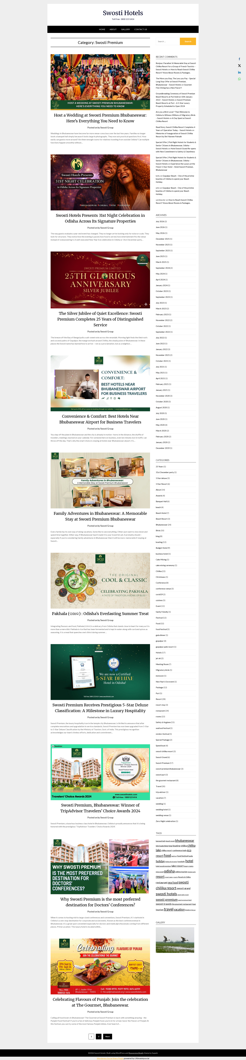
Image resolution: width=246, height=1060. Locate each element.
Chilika (159, 571)
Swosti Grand (161, 757)
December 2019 (163, 448)
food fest (174, 856)
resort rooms (169, 877)
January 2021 (161, 390)
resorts (175, 877)
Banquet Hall (161, 501)
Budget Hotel (161, 548)
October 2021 (162, 361)
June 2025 (160, 256)
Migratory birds (162, 670)
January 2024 (161, 285)
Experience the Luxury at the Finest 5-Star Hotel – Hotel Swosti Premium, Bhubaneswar (175, 167)
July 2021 (160, 367)
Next (107, 1036)
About (113, 29)
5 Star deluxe (161, 478)
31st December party (165, 472)
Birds (158, 530)
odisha (169, 871)
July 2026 (160, 221)
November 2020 (163, 396)
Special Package (163, 740)
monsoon (160, 676)
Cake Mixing (161, 559)
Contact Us (140, 29)
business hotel (162, 554)
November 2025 (163, 244)
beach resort (170, 841)
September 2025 (163, 250)
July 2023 (160, 303)
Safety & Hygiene (163, 722)
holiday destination (171, 861)
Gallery (125, 29)
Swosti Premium (162, 763)
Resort (159, 699)
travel (168, 909)
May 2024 (160, 274)
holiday (160, 861)
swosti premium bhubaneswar (168, 769)
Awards (159, 495)
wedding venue (162, 815)
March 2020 (161, 430)
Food (158, 623)
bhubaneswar (184, 840)
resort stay (160, 705)
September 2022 (163, 332)
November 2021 (163, 355)
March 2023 (161, 308)
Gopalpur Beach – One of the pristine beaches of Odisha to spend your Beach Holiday (175, 179)
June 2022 (160, 343)
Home (102, 29)
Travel (158, 786)
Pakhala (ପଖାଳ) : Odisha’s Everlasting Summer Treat (100, 613)
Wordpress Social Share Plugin (110, 1058)
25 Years (159, 466)
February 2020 (162, 436)
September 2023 (163, 297)
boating (159, 542)
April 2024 (160, 279)
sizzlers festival (162, 734)
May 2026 (160, 233)
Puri (157, 693)
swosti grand (183, 888)
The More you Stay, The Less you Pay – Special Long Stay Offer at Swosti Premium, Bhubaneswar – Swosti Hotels (175, 81)
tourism (159, 909)
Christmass (160, 577)
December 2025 (163, 239)
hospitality (181, 862)
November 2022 (163, 320)
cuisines (159, 600)
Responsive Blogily (136, 1053)
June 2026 (160, 227)
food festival (161, 629)
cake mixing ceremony (165, 565)
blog (158, 536)
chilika (184, 845)
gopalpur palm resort (165, 647)
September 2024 (163, 268)
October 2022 (162, 326)
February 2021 (162, 384)
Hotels (159, 652)
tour (194, 904)
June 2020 (160, 419)
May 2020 (160, 425)
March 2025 (161, 262)
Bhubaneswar (161, 525)
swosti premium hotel (185, 900)
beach (158, 507)
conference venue (163, 588)
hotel (189, 861)
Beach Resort (161, 519)
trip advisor (161, 792)
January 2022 (161, 349)
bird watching (162, 845)
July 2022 (160, 337)
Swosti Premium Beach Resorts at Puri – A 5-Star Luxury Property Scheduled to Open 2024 (173, 103)
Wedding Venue (190, 910)
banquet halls (160, 841)
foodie (190, 856)
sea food (173, 882)
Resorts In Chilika (184, 877)
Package (159, 687)
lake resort (177, 865)
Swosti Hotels (123, 13)
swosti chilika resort (164, 751)
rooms (158, 716)
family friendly (162, 612)
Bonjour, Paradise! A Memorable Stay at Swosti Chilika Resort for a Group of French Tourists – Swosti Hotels (176, 66)
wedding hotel (162, 809)
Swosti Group (106, 127)
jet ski (158, 658)
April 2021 (160, 378)
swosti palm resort (183, 894)
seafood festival (163, 728)
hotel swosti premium (163, 866)
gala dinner (160, 635)
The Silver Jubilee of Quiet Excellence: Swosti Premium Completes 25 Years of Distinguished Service (100, 319)
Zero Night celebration (165, 821)
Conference (161, 583)
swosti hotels (166, 894)
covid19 (159, 594)
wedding (159, 804)
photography (192, 872)
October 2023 (162, 291)
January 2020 (161, 442)
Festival (159, 618)
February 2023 (162, 314)
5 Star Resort (161, 484)
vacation (159, 798)
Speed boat (160, 745)
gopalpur (159, 641)
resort (160, 876)
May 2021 (160, 372)
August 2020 (161, 407)
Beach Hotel (161, 513)
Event (158, 606)
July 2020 (160, 413)
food (167, 855)
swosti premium (167, 899)
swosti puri (160, 775)
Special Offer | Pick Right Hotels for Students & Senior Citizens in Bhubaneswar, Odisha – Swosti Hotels (176, 145)
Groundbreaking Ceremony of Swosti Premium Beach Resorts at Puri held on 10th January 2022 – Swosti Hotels (175, 96)
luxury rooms (188, 866)
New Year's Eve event (165, 681)
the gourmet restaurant (166, 780)
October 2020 (162, 401)
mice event (160, 872)
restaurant (160, 711)
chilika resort (166, 850)
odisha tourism (181, 872)
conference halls (179, 850)
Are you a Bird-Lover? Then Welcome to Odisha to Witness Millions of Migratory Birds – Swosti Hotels (175, 115)
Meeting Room (162, 664)
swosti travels (164, 903)
